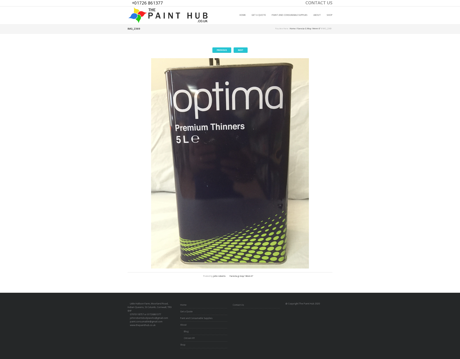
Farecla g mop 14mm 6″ (241, 276)
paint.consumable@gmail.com (146, 321)
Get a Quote (259, 15)
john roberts (219, 276)
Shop (329, 15)
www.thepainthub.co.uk (143, 325)
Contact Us (238, 304)
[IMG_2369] (230, 163)
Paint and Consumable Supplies (289, 15)
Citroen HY (189, 338)
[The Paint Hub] (169, 15)
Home (243, 15)
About (317, 15)
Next (240, 50)
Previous (222, 50)
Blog (186, 331)
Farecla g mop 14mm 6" (309, 28)
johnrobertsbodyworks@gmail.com (149, 317)
